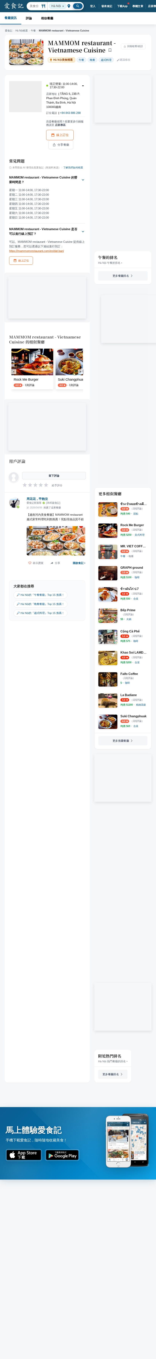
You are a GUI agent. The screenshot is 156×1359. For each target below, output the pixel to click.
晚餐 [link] (92, 59)
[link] (135, 513)
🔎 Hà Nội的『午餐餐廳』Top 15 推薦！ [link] (40, 594)
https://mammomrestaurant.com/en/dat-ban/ (36, 251)
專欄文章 (137, 6)
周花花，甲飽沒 (37, 498)
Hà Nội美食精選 (63, 59)
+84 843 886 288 (70, 112)
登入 (93, 6)
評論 (29, 18)
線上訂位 (62, 135)
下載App (122, 6)
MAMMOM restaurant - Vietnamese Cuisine (82, 46)
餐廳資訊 (11, 17)
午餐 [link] (81, 59)
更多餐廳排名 (121, 275)
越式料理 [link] (106, 59)
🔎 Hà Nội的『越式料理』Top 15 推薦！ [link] (40, 612)
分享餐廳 (63, 144)
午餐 (33, 30)
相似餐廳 (47, 18)
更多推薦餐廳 (121, 740)
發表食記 (106, 6)
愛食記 (8, 30)
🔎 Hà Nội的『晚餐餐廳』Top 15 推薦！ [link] (40, 604)
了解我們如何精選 (73, 167)
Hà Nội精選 (21, 30)
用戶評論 (17, 461)
